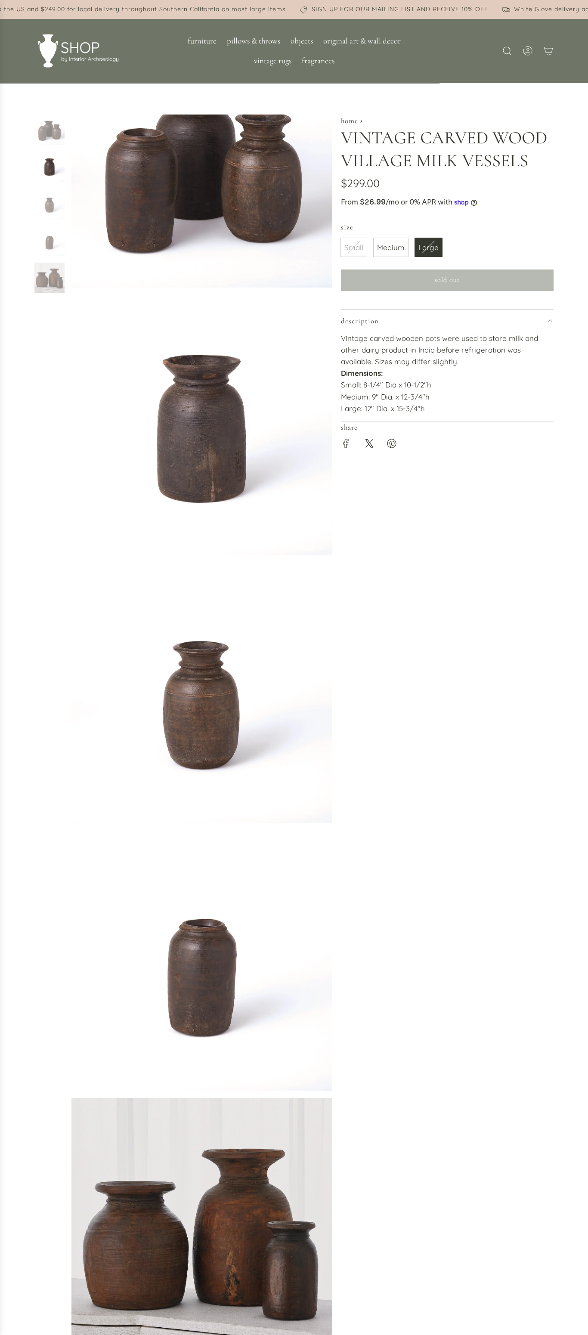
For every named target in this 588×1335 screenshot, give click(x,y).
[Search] (507, 50)
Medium (391, 247)
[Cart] (548, 50)
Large (428, 247)
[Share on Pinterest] (391, 445)
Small (353, 247)
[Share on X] (369, 445)
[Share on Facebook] (346, 445)
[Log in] (527, 50)
